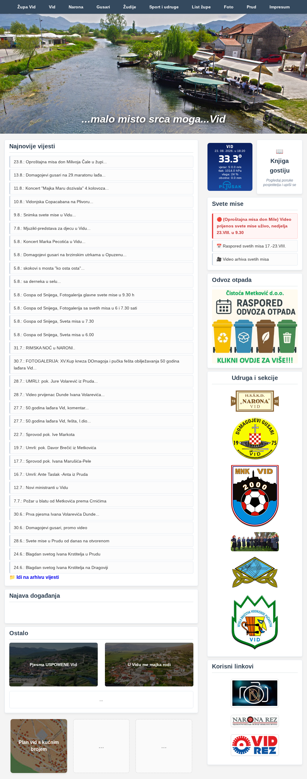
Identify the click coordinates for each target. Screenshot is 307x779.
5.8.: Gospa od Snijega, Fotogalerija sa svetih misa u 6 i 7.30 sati (75, 308)
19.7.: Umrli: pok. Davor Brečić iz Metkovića (55, 447)
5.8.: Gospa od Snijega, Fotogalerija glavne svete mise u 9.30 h (74, 294)
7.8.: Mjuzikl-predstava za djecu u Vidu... (52, 228)
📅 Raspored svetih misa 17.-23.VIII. (251, 246)
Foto (229, 6)
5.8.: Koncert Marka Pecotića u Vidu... (49, 241)
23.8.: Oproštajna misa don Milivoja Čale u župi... (60, 161)
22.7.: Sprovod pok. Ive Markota (44, 434)
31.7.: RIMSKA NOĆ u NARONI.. (44, 347)
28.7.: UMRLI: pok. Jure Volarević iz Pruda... (56, 381)
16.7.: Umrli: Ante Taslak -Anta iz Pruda (51, 474)
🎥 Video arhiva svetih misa (242, 259)
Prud (251, 6)
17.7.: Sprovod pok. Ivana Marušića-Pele (52, 461)
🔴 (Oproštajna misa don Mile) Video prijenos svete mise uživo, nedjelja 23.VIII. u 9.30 (254, 226)
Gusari (103, 6)
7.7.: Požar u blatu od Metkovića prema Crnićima (60, 501)
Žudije (129, 6)
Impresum (280, 6)
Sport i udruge (164, 6)
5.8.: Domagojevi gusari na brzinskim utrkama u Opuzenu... (70, 254)
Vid (52, 6)
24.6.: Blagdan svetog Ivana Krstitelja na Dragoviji (61, 567)
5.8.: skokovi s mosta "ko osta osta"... (49, 268)
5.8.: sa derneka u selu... (37, 281)
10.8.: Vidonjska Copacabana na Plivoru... (53, 201)
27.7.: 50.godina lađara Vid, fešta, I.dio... (52, 421)
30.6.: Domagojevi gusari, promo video (50, 527)
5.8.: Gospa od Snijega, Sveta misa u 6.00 (54, 334)
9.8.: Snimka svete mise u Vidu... (45, 214)
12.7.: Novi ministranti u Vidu (41, 487)
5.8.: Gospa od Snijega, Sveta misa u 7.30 (54, 321)
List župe (201, 6)
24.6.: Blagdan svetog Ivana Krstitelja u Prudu (57, 554)
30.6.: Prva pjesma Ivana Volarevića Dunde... (56, 514)
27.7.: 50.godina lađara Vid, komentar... (51, 407)
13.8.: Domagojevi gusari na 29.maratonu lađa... (60, 175)
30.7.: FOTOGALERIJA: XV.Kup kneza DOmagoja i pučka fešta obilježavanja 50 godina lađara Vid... (96, 364)
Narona (76, 6)
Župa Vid (26, 6)
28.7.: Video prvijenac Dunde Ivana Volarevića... (59, 394)
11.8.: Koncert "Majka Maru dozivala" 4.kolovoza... (61, 188)
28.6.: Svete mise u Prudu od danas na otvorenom (61, 540)
